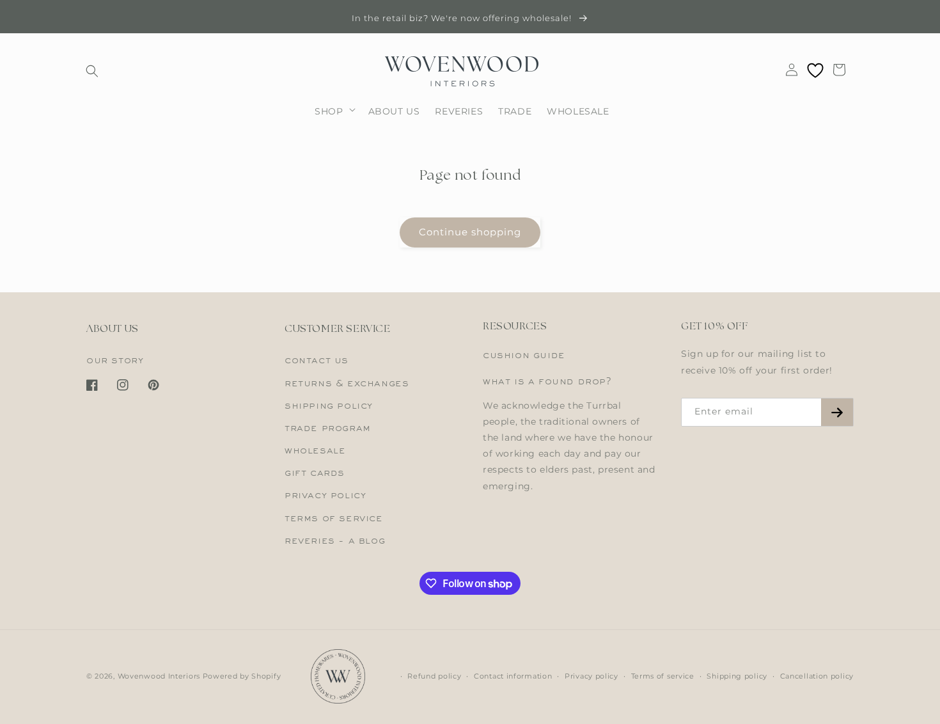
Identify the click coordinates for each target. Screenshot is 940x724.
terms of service (334, 518)
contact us (317, 360)
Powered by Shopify (242, 676)
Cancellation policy (817, 676)
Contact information (513, 676)
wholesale (315, 450)
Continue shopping (470, 232)
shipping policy (329, 406)
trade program (328, 428)
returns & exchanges (347, 383)
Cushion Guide (524, 355)
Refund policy (434, 676)
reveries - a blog (335, 541)
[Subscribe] (837, 412)
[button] (92, 71)
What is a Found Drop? (547, 381)
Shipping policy (737, 676)
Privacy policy (591, 676)
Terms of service (662, 676)
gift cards (315, 473)
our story (114, 360)
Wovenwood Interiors (159, 676)
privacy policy (325, 495)
